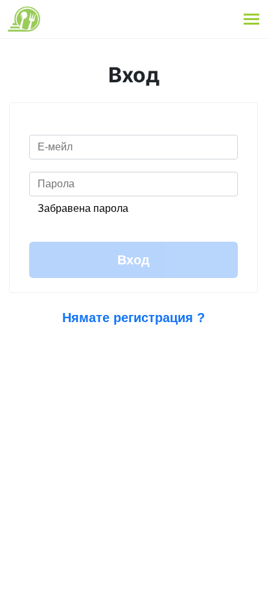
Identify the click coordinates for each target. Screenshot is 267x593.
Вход (133, 260)
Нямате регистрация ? (133, 317)
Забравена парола (83, 208)
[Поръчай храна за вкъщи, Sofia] (24, 19)
